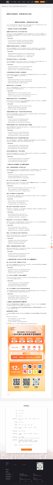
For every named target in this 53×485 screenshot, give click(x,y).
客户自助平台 (24, 464)
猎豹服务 (15, 1)
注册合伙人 (42, 1)
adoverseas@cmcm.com (9, 474)
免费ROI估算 (52, 248)
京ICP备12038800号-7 (34, 483)
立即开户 (36, 1)
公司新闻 (32, 1)
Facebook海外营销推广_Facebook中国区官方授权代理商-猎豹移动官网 (8, 2)
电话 (51, 241)
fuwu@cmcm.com (8, 479)
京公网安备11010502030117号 (27, 483)
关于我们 (28, 1)
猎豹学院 (7, 464)
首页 (11, 1)
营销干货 (10, 6)
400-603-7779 (8, 472)
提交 (26, 449)
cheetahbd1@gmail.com (9, 477)
